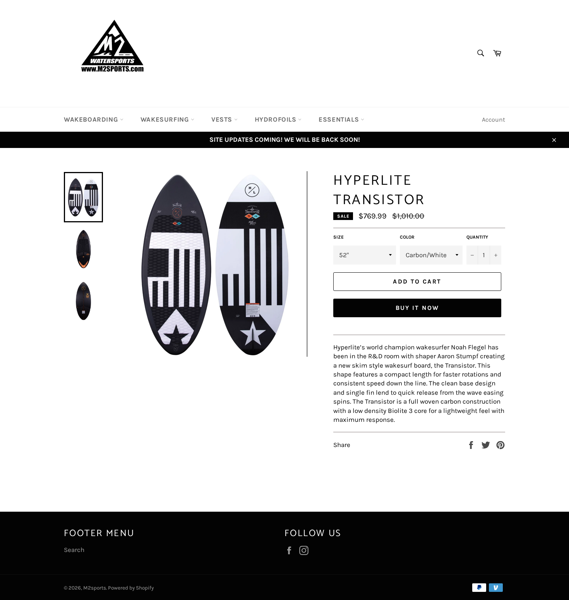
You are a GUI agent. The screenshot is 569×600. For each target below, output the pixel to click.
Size (338, 237)
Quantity (477, 237)
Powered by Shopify (131, 588)
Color (407, 237)
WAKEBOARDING (92, 119)
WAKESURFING (166, 119)
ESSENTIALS (340, 119)
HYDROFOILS (276, 119)
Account (493, 119)
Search (74, 550)
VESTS (222, 119)
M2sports (94, 588)
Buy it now (417, 307)
